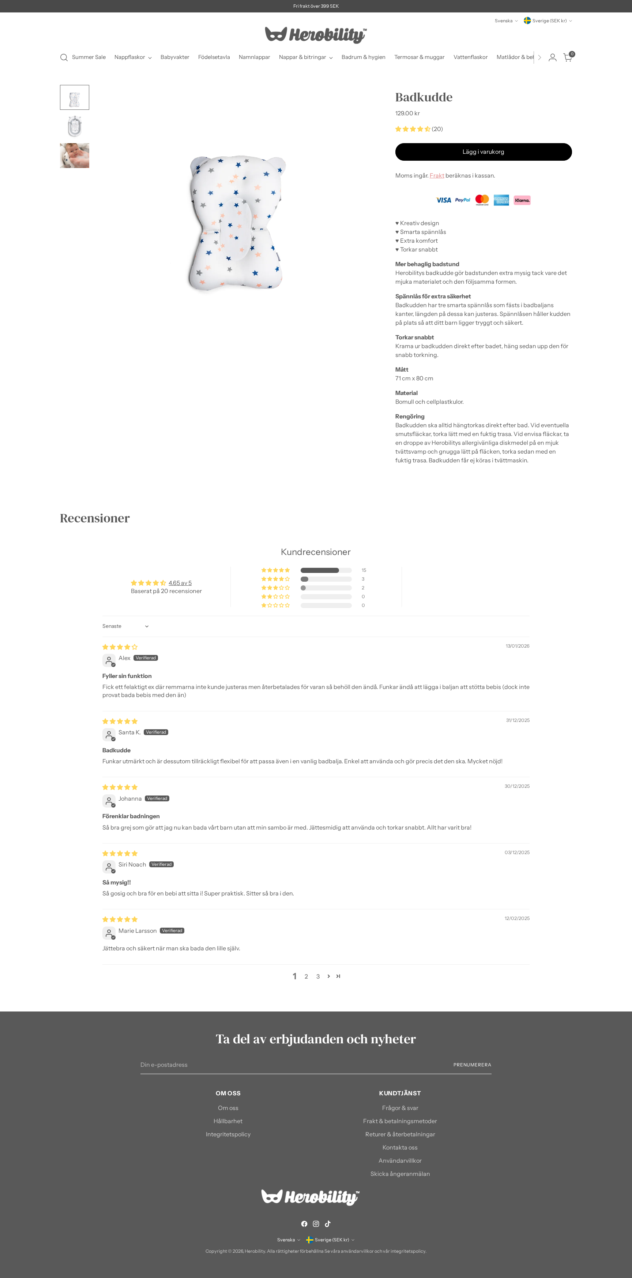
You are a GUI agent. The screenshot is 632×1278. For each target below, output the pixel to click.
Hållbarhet (228, 1121)
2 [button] (306, 976)
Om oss (228, 1107)
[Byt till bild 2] (74, 126)
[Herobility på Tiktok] (327, 1225)
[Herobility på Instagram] (316, 1225)
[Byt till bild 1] (74, 97)
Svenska (504, 20)
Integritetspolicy (228, 1134)
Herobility (255, 1251)
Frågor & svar (400, 1107)
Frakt (437, 175)
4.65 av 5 (180, 582)
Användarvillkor (400, 1160)
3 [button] (318, 976)
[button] (413, 129)
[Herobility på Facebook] (304, 1225)
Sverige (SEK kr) (550, 20)
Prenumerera (473, 1065)
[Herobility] (316, 35)
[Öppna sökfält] (64, 57)
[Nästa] (539, 57)
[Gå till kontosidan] (552, 57)
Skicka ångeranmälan (400, 1173)
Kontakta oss (400, 1147)
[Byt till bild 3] (74, 155)
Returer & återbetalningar (400, 1134)
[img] (120, 647)
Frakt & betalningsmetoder (400, 1121)
